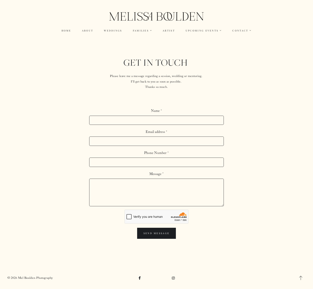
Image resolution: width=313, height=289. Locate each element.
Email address (155, 132)
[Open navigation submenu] (151, 30)
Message (155, 174)
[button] (300, 277)
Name (155, 111)
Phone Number (155, 153)
